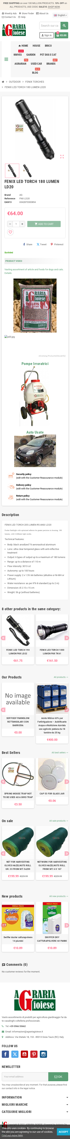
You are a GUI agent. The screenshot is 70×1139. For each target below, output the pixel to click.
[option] (18, 639)
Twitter (14, 1054)
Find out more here (12, 1135)
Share (29, 244)
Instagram (43, 1054)
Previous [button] (3, 638)
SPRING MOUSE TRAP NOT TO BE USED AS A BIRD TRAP (18, 795)
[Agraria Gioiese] (14, 29)
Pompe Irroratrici (35, 363)
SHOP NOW (54, 6)
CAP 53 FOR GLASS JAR (52, 793)
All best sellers (60, 752)
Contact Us (10, 17)
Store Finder (26, 13)
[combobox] (53, 26)
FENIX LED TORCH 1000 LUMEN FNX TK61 (52, 652)
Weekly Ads (9, 13)
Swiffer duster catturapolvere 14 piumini (18, 939)
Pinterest (58, 244)
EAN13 (7, 202)
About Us (43, 13)
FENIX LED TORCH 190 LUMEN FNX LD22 (18, 652)
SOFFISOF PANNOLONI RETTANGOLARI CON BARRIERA (17, 722)
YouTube (24, 1054)
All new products (58, 896)
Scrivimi (8, 252)
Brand (7, 195)
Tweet (43, 244)
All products (61, 677)
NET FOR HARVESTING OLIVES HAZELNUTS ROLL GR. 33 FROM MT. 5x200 (17, 865)
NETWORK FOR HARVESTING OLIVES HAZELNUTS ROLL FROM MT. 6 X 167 (52, 865)
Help (21, 17)
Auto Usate (35, 432)
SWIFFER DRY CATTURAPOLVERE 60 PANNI (52, 939)
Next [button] (67, 638)
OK (59, 1077)
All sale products (58, 821)
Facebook (5, 1054)
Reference (9, 198)
